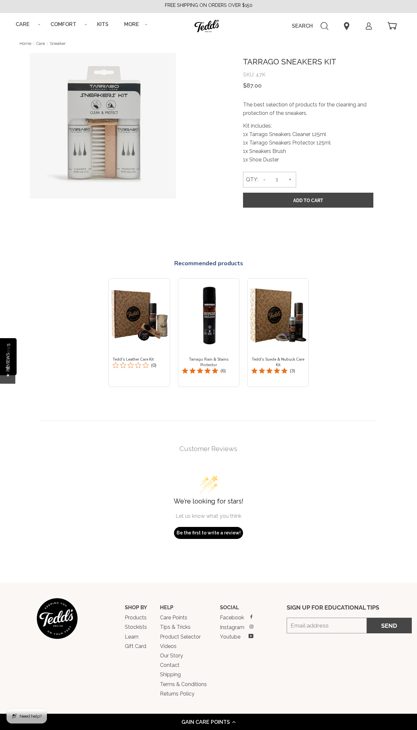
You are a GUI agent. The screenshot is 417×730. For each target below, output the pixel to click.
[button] (208, 722)
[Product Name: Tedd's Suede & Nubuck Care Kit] (278, 332)
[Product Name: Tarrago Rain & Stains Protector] (208, 332)
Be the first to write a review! (209, 532)
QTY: (252, 179)
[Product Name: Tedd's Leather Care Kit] (139, 332)
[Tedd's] (57, 618)
